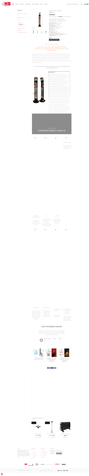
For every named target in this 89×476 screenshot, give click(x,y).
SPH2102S (51, 434)
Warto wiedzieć (35, 4)
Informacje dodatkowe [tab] (51, 44)
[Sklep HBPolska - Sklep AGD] (6, 4)
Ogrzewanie (19, 30)
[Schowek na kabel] (42, 97)
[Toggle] (28, 13)
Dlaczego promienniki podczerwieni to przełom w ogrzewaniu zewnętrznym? (64, 360)
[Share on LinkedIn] (55, 368)
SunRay (19, 22)
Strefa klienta (28, 4)
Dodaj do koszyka (54, 39)
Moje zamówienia (44, 452)
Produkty (22, 4)
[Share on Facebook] (48, 368)
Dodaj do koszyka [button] (38, 437)
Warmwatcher (20, 24)
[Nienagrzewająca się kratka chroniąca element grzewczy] (34, 93)
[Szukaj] (13, 4)
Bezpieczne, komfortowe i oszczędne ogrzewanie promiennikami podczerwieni (52, 360)
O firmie (16, 4)
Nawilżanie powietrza (21, 28)
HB (18, 21)
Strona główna (51, 10)
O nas (34, 450)
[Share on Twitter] (50, 368)
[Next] (46, 20)
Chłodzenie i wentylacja (21, 13)
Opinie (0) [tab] (56, 44)
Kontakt (45, 4)
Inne (18, 15)
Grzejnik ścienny (22, 25)
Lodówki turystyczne (21, 17)
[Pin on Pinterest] (53, 368)
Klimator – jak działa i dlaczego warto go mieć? (39, 359)
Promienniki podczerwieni (22, 32)
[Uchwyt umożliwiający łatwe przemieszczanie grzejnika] (43, 86)
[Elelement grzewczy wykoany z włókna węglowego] (35, 97)
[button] (72, 4)
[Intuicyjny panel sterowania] (34, 86)
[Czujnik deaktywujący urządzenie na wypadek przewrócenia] (42, 79)
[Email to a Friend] (52, 368)
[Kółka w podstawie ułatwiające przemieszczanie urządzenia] (43, 101)
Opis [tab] (46, 44)
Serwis (41, 4)
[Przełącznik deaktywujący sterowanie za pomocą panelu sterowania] (43, 82)
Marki (18, 19)
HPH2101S (38, 434)
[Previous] (33, 20)
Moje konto (44, 450)
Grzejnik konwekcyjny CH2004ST (65, 434)
